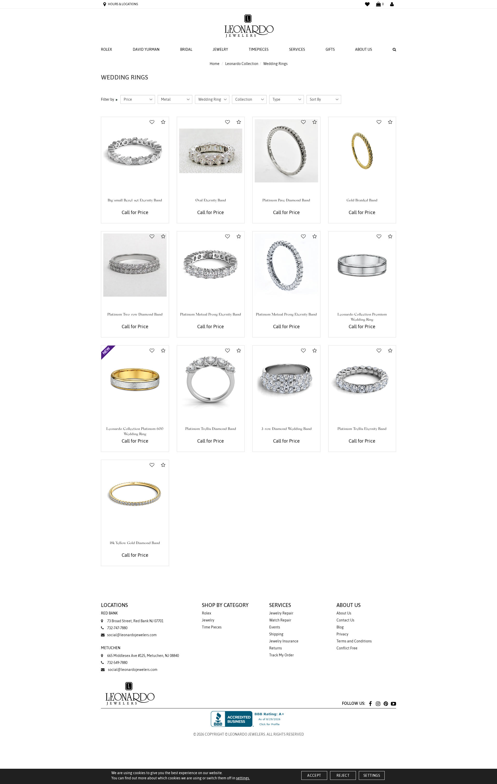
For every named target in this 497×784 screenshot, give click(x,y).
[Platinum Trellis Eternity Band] (362, 379)
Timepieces (258, 49)
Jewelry (220, 49)
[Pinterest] (385, 703)
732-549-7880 (117, 663)
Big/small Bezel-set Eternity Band (135, 200)
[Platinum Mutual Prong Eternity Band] (211, 265)
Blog (340, 627)
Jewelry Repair (281, 613)
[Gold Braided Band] (362, 150)
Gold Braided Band (362, 200)
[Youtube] (393, 703)
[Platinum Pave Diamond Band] (286, 150)
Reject (343, 775)
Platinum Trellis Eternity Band (362, 429)
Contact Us (345, 620)
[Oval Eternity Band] (211, 150)
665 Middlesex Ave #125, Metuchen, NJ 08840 (140, 652)
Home (215, 64)
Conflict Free (347, 648)
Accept (314, 775)
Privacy (342, 634)
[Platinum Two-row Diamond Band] (135, 265)
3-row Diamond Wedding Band (286, 429)
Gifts (330, 49)
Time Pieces (212, 627)
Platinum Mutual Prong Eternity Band (210, 315)
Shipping (276, 634)
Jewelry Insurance (283, 641)
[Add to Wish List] (152, 122)
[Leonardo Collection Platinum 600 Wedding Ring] (135, 379)
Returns (275, 648)
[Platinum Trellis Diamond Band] (211, 379)
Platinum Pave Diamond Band (286, 200)
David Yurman (146, 49)
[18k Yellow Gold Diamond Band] (135, 493)
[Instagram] (378, 703)
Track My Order (281, 655)
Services (297, 49)
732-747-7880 (117, 628)
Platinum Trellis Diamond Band (210, 429)
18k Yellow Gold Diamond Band (135, 543)
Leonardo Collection (241, 64)
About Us (363, 49)
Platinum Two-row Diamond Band (135, 315)
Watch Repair (280, 620)
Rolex (106, 49)
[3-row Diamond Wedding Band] (286, 379)
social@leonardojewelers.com (132, 635)
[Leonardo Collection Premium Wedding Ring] (362, 265)
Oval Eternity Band (210, 200)
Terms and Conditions (354, 641)
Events (274, 627)
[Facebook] (370, 703)
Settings (371, 775)
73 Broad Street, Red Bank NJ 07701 (132, 617)
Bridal (186, 49)
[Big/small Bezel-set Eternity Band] (135, 150)
